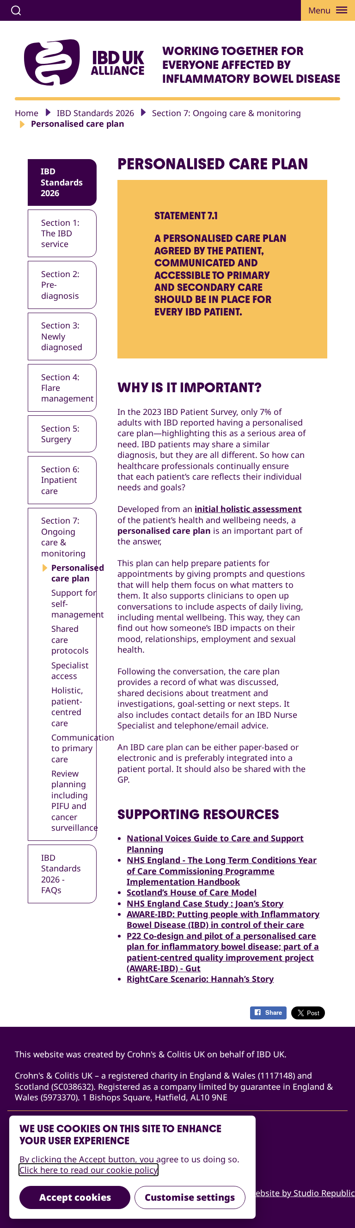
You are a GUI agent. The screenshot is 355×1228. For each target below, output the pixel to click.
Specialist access (70, 670)
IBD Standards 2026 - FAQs (61, 873)
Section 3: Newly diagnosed (61, 336)
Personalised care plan (74, 573)
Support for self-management (74, 603)
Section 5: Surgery (60, 433)
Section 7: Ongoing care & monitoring (226, 112)
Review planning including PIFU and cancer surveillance (74, 800)
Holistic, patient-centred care (67, 706)
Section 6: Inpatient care (60, 479)
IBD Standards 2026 (95, 112)
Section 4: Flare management (67, 387)
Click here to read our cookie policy (88, 1169)
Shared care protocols (70, 639)
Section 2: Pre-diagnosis (60, 284)
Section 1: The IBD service (60, 233)
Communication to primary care (74, 748)
